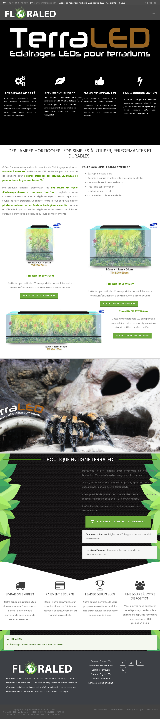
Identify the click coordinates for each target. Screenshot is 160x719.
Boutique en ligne (135, 709)
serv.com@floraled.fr (45, 2)
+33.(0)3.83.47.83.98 (17, 2)
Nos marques (100, 709)
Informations (117, 709)
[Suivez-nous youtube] (123, 670)
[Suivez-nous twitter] (140, 663)
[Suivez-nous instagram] (131, 663)
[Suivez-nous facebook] (123, 663)
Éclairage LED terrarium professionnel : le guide (36, 644)
